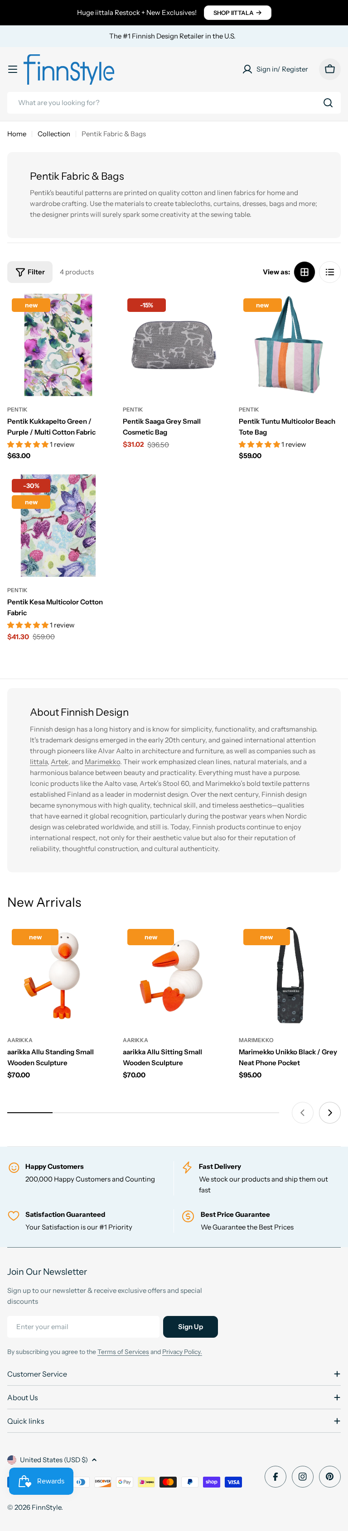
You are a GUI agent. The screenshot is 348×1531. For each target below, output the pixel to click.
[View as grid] (304, 272)
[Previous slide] (303, 1113)
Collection (54, 133)
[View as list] (330, 272)
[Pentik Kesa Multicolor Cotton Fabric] (58, 525)
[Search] (328, 102)
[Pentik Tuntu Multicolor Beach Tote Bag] (290, 345)
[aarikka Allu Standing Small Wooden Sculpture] (58, 975)
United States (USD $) (54, 1459)
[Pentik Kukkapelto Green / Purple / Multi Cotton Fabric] (58, 345)
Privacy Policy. (182, 1352)
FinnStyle (46, 1507)
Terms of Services (123, 1352)
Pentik (17, 409)
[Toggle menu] (12, 69)
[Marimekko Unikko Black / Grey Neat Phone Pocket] (290, 975)
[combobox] (174, 103)
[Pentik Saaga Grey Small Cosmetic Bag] (174, 345)
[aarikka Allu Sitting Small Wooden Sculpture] (174, 975)
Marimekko (102, 761)
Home (16, 133)
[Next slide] (330, 1113)
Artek (59, 761)
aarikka (20, 1040)
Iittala (39, 761)
